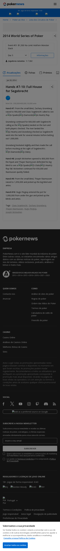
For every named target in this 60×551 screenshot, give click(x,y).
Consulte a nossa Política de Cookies (19, 538)
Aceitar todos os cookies (15, 545)
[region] (30, 536)
